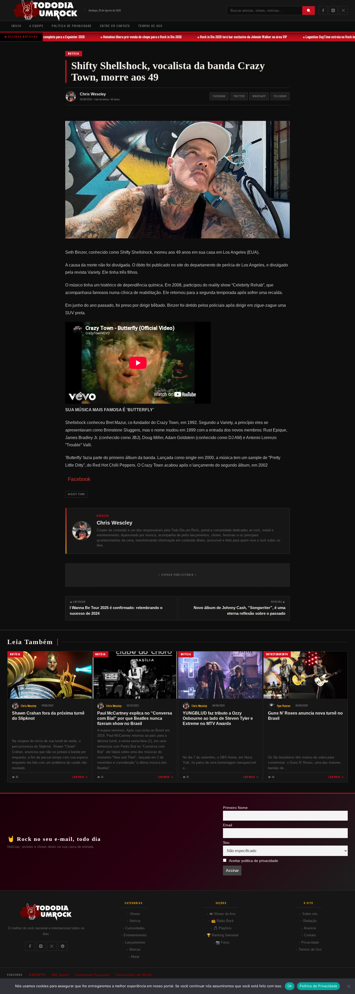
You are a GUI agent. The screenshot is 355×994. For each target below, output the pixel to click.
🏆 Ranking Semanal (222, 935)
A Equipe (36, 26)
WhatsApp (259, 96)
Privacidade (310, 942)
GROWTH (37, 975)
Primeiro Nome (235, 808)
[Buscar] (308, 10)
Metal (135, 957)
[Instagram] (333, 10)
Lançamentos (135, 942)
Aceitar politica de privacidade (253, 861)
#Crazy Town (76, 494)
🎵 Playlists (222, 928)
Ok (289, 986)
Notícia (73, 53)
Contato (310, 935)
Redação (310, 921)
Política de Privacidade (72, 26)
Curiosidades (135, 928)
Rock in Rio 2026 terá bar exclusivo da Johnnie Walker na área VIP (237, 37)
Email (227, 825)
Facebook (219, 96)
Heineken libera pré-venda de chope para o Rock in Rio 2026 (136, 37)
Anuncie (310, 928)
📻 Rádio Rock (222, 921)
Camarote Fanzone (92, 975)
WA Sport (60, 975)
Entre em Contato (115, 26)
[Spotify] (62, 946)
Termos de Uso (150, 26)
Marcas (135, 949)
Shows (135, 914)
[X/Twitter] (343, 10)
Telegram (280, 96)
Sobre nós (310, 914)
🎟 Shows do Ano (222, 914)
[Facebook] (323, 10)
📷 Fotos (222, 942)
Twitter (239, 96)
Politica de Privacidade (318, 986)
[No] (348, 986)
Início (16, 26)
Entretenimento (135, 935)
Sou (226, 843)
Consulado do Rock (134, 975)
